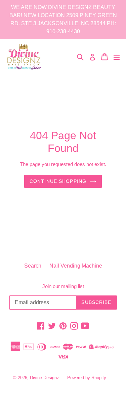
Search (32, 266)
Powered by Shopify (86, 377)
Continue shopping (58, 181)
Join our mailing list (63, 286)
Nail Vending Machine (75, 266)
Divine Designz (45, 377)
